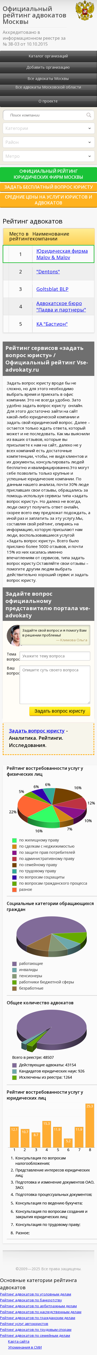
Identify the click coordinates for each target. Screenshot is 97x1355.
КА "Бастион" (52, 324)
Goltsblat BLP (52, 289)
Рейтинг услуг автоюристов (24, 1323)
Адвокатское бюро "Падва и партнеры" (61, 306)
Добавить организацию (48, 67)
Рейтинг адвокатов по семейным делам (35, 1335)
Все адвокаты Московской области (48, 87)
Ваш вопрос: (13, 670)
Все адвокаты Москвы (48, 78)
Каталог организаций (48, 55)
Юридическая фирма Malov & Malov (62, 254)
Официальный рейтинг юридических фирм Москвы (48, 174)
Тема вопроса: (13, 656)
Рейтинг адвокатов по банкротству (31, 1300)
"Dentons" (48, 271)
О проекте (48, 101)
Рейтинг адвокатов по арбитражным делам (38, 1305)
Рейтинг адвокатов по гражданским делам (37, 1317)
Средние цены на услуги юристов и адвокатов (48, 200)
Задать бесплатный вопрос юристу (48, 187)
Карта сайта (18, 1341)
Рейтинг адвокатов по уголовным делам (35, 1294)
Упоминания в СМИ (25, 1347)
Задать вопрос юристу (59, 711)
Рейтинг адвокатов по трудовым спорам (35, 1329)
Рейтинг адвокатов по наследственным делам (40, 1311)
